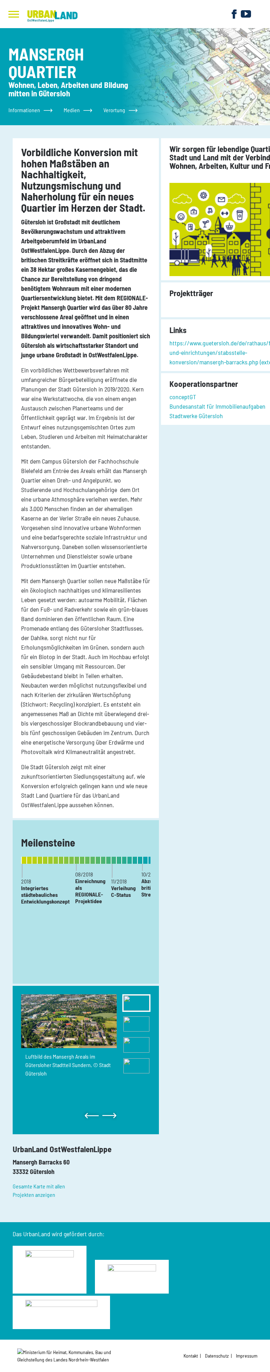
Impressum (246, 1356)
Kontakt (191, 1356)
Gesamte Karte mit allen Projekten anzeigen (39, 1190)
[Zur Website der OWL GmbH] (71, 1356)
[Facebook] (234, 13)
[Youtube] (246, 13)
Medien (72, 110)
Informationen (24, 110)
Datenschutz (217, 1356)
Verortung (114, 110)
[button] (92, 1115)
